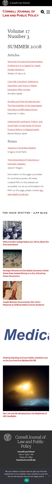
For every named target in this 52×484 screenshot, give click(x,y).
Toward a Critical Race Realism (22, 147)
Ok (26, 480)
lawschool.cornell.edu (26, 459)
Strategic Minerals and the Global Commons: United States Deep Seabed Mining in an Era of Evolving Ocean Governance (25, 273)
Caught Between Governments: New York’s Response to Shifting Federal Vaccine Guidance (23, 303)
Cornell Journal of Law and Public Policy (20, 13)
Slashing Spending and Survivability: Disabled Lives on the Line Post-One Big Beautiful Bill (25, 359)
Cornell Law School (26, 451)
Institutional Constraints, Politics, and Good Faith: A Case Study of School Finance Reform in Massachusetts (25, 125)
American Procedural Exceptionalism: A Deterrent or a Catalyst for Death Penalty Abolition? (25, 65)
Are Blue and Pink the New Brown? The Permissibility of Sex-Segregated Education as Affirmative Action (25, 105)
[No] (49, 476)
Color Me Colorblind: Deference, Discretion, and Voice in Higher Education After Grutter (23, 85)
